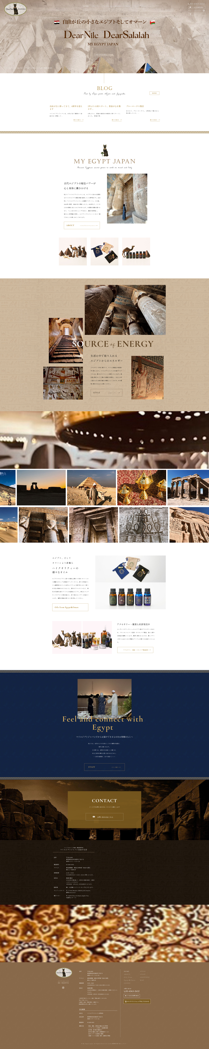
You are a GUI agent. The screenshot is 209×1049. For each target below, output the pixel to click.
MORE (154, 93)
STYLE (104, 392)
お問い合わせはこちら (105, 817)
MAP (189, 10)
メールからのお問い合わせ (197, 7)
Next (14, 521)
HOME (126, 971)
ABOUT (127, 974)
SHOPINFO (197, 10)
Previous (14, 494)
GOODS (127, 983)
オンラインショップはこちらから (138, 1001)
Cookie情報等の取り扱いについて (117, 1043)
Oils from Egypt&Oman (67, 607)
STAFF (103, 767)
